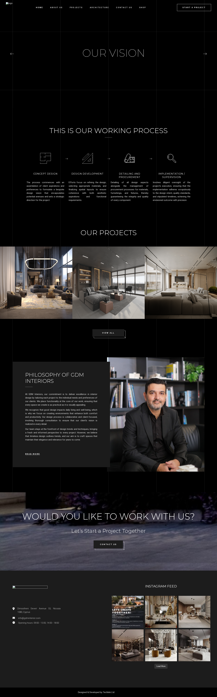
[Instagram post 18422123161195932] (128, 612)
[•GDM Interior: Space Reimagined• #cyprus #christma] (161, 612)
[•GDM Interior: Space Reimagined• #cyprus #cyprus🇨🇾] (194, 612)
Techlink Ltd (108, 692)
